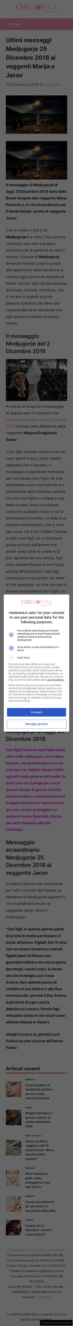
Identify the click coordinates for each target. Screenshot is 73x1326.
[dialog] (36, 663)
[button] (37, 657)
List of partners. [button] (55, 679)
